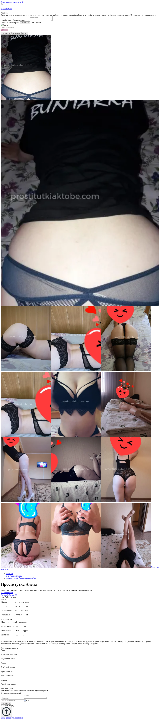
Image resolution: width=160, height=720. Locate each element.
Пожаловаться (7, 593)
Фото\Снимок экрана (10, 23)
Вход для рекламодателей (12, 2)
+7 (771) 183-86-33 (9, 595)
